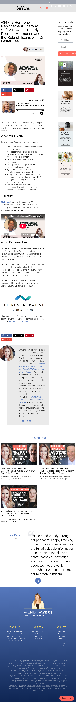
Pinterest (61, 643)
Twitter (61, 641)
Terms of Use (38, 636)
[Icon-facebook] (20, 421)
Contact (61, 646)
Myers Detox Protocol (14, 632)
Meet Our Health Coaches (14, 641)
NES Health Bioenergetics (14, 634)
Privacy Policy (38, 639)
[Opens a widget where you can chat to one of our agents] (66, 698)
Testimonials (38, 581)
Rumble (61, 639)
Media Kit (38, 634)
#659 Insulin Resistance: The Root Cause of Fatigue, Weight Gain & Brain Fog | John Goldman (18, 471)
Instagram (61, 632)
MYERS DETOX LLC (41, 699)
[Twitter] (23, 421)
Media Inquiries (38, 632)
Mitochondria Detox (14, 636)
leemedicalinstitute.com (19, 321)
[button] (6, 90)
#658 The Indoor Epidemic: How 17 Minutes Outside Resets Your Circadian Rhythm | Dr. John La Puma (56, 471)
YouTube (61, 634)
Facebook (61, 636)
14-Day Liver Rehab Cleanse (14, 639)
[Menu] (5, 8)
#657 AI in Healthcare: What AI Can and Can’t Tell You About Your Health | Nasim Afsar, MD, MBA (19, 513)
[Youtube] (30, 421)
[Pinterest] (27, 421)
